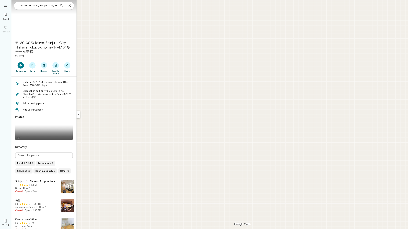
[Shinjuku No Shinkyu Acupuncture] (43, 186)
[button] (43, 83)
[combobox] (37, 5)
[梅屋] (43, 205)
